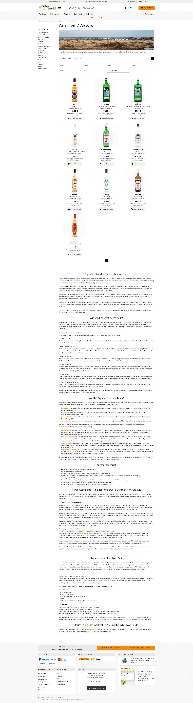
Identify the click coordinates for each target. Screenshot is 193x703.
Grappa (40, 55)
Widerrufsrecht (61, 684)
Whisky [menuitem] (42, 14)
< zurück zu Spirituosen (44, 21)
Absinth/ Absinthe (44, 35)
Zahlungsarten (42, 682)
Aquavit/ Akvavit (43, 37)
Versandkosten (43, 679)
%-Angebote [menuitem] (148, 14)
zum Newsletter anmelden (111, 648)
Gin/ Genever (42, 53)
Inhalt (86, 65)
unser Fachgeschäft (44, 684)
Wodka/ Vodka (42, 69)
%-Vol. (62, 70)
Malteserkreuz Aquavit (69, 449)
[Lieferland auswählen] (59, 8)
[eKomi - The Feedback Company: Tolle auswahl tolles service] (128, 676)
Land (109, 65)
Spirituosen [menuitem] (55, 14)
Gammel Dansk (66, 421)
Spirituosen (62, 21)
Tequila (40, 64)
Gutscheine (41, 687)
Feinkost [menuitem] (78, 14)
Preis (85, 70)
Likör (39, 60)
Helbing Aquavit (66, 430)
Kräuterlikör (42, 57)
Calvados (41, 42)
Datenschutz (61, 679)
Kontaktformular (96, 681)
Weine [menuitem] (67, 14)
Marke (62, 65)
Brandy (40, 39)
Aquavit (73, 286)
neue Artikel (91, 18)
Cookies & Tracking (62, 681)
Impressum (60, 676)
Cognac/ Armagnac (44, 46)
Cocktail (40, 44)
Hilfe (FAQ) (41, 677)
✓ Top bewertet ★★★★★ (136, 1)
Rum (39, 62)
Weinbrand (41, 66)
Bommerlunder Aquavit (69, 437)
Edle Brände (42, 48)
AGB (58, 673)
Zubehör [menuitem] (90, 14)
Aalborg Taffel (66, 417)
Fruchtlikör (41, 51)
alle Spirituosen (43, 33)
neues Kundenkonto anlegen (140, 648)
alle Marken (101, 18)
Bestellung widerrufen (96, 688)
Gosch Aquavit (66, 443)
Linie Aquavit (65, 408)
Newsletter (41, 690)
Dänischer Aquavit (137, 547)
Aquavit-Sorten (92, 629)
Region (134, 65)
